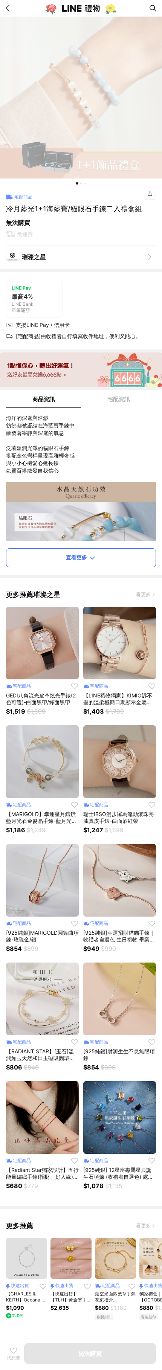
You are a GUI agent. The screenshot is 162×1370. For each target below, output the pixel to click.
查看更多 (76, 557)
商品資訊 (43, 399)
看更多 (143, 594)
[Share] (150, 194)
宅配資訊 (118, 399)
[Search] (152, 8)
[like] (74, 686)
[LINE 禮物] (81, 8)
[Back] (9, 8)
